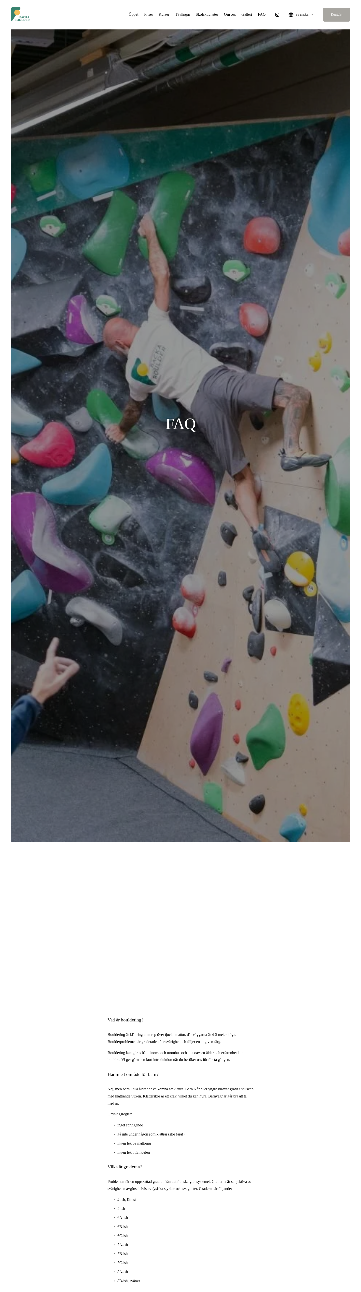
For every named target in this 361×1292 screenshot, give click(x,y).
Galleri (246, 14)
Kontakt (336, 14)
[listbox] (301, 15)
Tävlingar (182, 14)
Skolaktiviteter (207, 14)
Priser (148, 14)
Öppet (133, 14)
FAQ (262, 14)
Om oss (230, 14)
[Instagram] (277, 14)
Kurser (164, 14)
